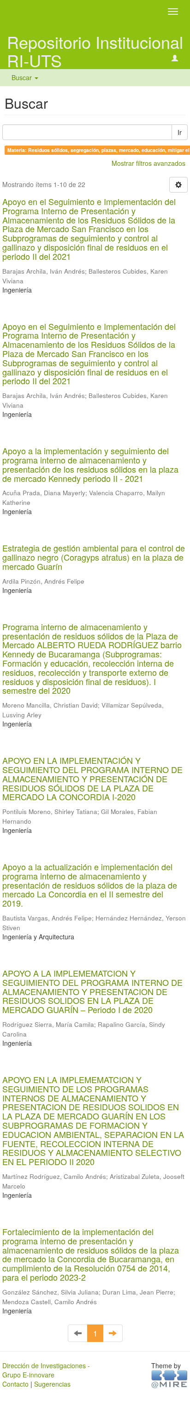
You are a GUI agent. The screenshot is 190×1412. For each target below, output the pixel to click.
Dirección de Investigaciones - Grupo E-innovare (46, 1370)
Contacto (15, 1384)
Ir (180, 132)
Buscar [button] (23, 77)
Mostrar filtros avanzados (148, 163)
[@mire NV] (169, 1378)
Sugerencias (52, 1384)
